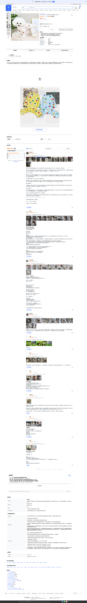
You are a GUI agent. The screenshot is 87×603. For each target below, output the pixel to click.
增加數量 (43, 30)
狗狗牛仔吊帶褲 (10, 585)
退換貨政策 (23, 593)
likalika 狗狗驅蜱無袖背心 (11, 573)
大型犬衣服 (56, 567)
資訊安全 (44, 593)
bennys (39, 567)
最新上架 (30, 148)
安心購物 (40, 593)
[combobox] (69, 149)
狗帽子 (29, 567)
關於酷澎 (6, 593)
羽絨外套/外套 (13, 562)
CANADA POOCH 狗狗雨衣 (11, 574)
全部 (23, 7)
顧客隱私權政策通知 (34, 593)
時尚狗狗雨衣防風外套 (11, 584)
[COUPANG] (27, 598)
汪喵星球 (25, 567)
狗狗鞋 (60, 567)
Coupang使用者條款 (18, 593)
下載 (53, 1)
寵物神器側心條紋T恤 (10, 578)
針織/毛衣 (21, 562)
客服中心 (77, 4)
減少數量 (43, 29)
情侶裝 (37, 562)
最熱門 (27, 148)
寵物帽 (45, 567)
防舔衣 (12, 567)
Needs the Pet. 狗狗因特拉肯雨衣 (12, 579)
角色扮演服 (34, 562)
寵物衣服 (42, 567)
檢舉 (68, 491)
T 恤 (7, 562)
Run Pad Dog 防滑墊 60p (11, 575)
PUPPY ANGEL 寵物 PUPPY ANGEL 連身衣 (13, 580)
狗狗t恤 (36, 567)
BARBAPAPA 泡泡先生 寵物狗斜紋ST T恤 (13, 588)
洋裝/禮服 (18, 562)
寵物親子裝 (32, 567)
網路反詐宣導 (61, 593)
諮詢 (69, 475)
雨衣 (24, 562)
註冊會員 (74, 4)
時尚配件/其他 (45, 562)
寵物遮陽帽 (48, 567)
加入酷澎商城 (56, 593)
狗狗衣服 (18, 567)
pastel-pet (22, 567)
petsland (15, 567)
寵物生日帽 (8, 567)
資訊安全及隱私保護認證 (49, 593)
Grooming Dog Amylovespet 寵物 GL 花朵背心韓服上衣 (15, 589)
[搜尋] (72, 7)
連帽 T (10, 562)
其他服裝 (40, 562)
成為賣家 (79, 4)
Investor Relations (11, 593)
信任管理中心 (28, 593)
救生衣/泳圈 (27, 562)
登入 (71, 4)
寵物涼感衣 (52, 567)
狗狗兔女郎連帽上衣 (10, 583)
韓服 (30, 562)
